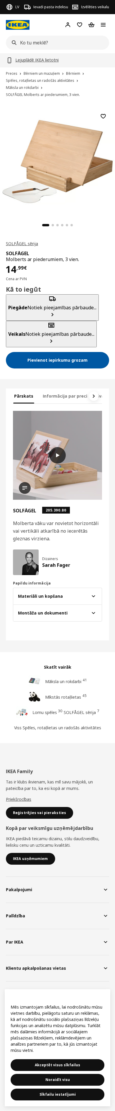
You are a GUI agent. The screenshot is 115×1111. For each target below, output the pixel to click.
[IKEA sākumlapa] (17, 25)
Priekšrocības (18, 799)
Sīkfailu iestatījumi (58, 1094)
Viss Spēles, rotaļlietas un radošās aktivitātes (57, 727)
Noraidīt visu (57, 1079)
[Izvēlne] (103, 25)
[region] (57, 161)
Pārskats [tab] (23, 396)
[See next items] (93, 396)
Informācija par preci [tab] (65, 396)
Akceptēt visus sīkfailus (57, 1064)
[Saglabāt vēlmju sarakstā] (103, 116)
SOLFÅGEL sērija (22, 243)
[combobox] (56, 43)
